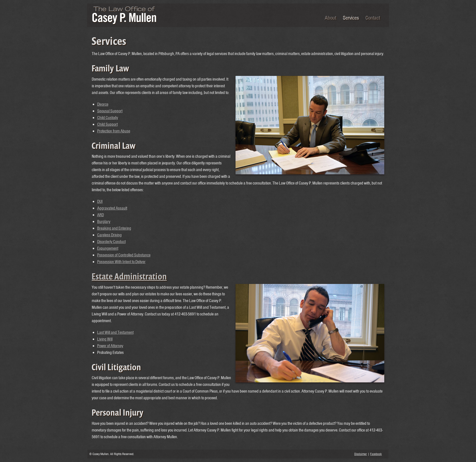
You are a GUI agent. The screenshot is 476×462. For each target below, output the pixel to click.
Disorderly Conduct (111, 241)
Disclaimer (360, 454)
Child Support (107, 124)
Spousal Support (109, 111)
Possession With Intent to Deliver (121, 261)
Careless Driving (109, 235)
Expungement (107, 248)
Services (351, 17)
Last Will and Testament (115, 332)
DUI (100, 201)
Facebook (376, 454)
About (330, 17)
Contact (372, 17)
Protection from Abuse (113, 131)
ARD (100, 214)
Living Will (105, 339)
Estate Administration (129, 276)
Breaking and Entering (114, 228)
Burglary (103, 221)
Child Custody (107, 117)
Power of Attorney (110, 345)
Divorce (102, 104)
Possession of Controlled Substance (123, 255)
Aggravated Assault (112, 208)
